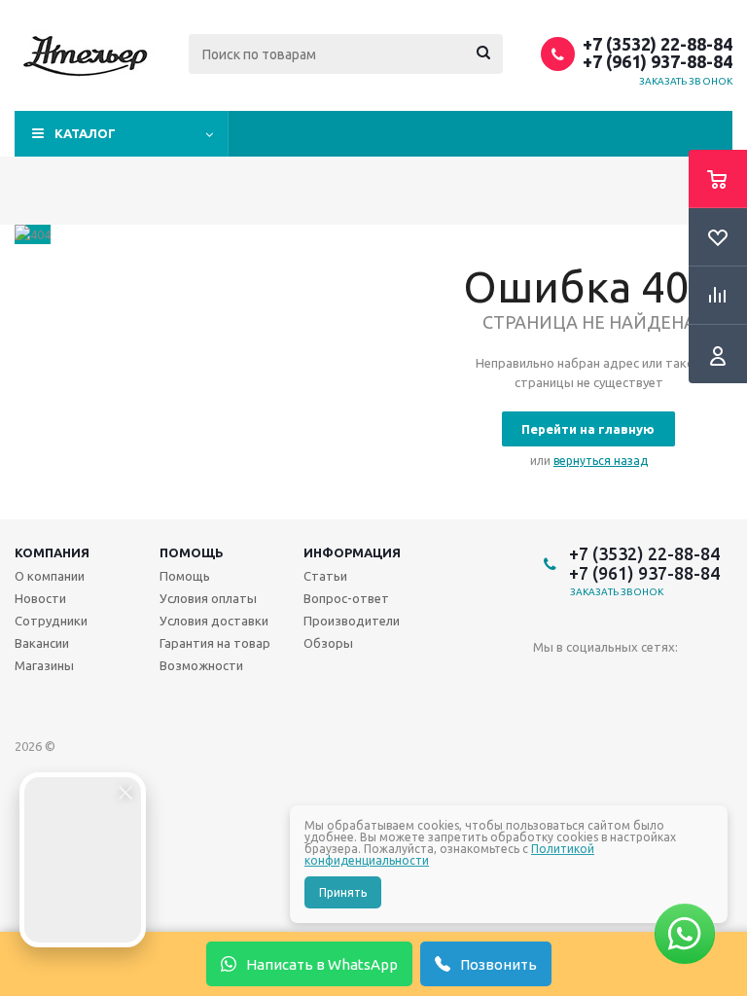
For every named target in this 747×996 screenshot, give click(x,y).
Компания (52, 552)
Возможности (201, 665)
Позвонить (498, 964)
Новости (40, 598)
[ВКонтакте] (548, 679)
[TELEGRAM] (588, 679)
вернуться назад (600, 460)
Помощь (192, 552)
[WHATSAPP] (628, 679)
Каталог (85, 133)
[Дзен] (668, 679)
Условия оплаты (208, 598)
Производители (351, 620)
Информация (352, 552)
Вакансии (42, 643)
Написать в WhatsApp (322, 964)
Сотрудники (51, 620)
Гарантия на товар (215, 643)
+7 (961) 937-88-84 (657, 61)
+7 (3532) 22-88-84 (657, 44)
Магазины (44, 665)
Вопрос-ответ (346, 598)
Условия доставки (214, 620)
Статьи (325, 576)
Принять (343, 892)
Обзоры (328, 643)
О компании (50, 576)
